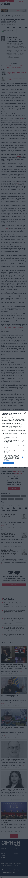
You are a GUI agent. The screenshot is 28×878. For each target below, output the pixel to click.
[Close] (25, 413)
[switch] (23, 441)
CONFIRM (8, 462)
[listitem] (14, 438)
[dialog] (14, 439)
